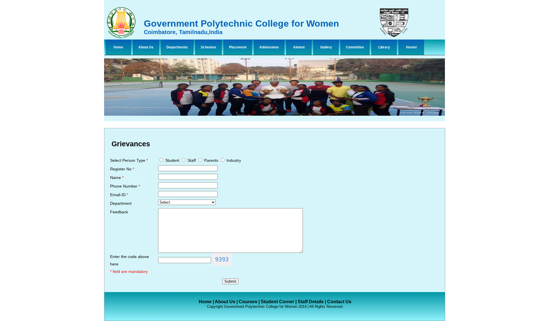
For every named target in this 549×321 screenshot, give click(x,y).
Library (384, 47)
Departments (177, 47)
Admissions (269, 47)
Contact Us (339, 301)
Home (118, 47)
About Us (146, 47)
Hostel (411, 47)
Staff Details (311, 301)
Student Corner (277, 301)
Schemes (208, 47)
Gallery (326, 47)
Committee (355, 47)
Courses (248, 301)
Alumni (299, 47)
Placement (237, 47)
